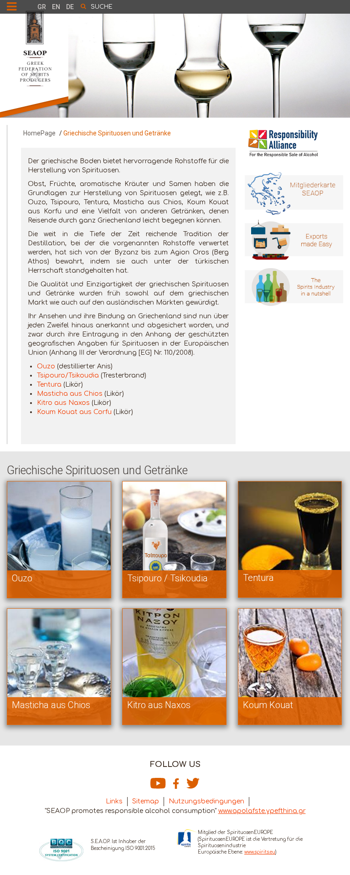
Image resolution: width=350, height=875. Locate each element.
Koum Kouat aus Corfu (74, 412)
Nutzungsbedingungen (206, 801)
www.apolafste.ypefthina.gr (262, 811)
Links (114, 801)
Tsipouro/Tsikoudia (68, 375)
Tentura (49, 384)
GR (41, 6)
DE (70, 6)
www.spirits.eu (259, 851)
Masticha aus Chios (70, 393)
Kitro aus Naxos (63, 402)
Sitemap (145, 801)
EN (56, 6)
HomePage (39, 133)
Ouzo (46, 366)
